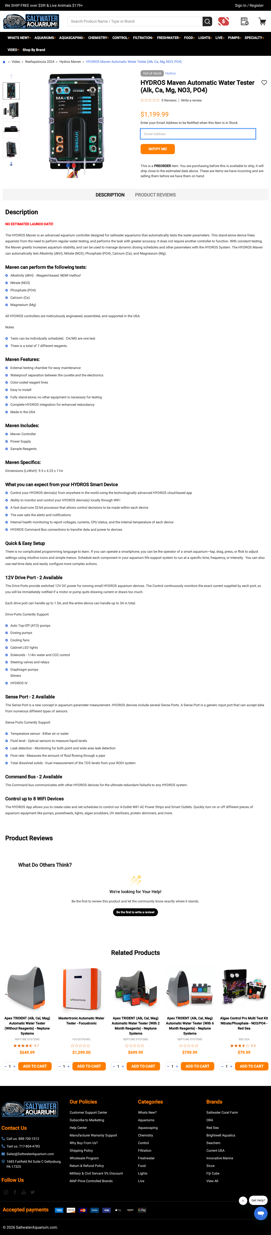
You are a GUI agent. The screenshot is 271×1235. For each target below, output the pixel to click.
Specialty (253, 38)
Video (12, 50)
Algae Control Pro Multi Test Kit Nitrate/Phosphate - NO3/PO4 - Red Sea (244, 1023)
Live (219, 38)
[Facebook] (14, 1192)
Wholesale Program (84, 1158)
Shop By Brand (34, 50)
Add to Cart (35, 1066)
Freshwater (168, 38)
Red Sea (212, 1128)
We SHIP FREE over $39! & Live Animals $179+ (44, 5)
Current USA (215, 1151)
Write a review (191, 100)
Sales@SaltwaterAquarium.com (30, 1154)
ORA (209, 1120)
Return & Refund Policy (87, 1166)
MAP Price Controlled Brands (91, 1181)
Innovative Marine (219, 1158)
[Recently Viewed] (246, 21)
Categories (150, 1102)
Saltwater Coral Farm (222, 1112)
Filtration (142, 38)
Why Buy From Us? (84, 1143)
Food (188, 38)
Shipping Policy (81, 1151)
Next (11, 163)
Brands (214, 1102)
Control (120, 38)
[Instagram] (5, 1192)
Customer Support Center (88, 1112)
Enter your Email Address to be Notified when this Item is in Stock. (189, 123)
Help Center (78, 1128)
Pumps (233, 38)
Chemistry (97, 38)
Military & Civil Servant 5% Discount (96, 1173)
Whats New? (18, 38)
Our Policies (83, 1102)
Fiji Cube (212, 1173)
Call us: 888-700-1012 (23, 1139)
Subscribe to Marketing (87, 1120)
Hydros (170, 73)
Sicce (210, 1166)
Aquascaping (71, 38)
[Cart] (263, 21)
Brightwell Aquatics (220, 1135)
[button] (224, 21)
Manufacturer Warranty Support (93, 1135)
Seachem (213, 1143)
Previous (11, 76)
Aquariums (44, 38)
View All (212, 1181)
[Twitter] (32, 1192)
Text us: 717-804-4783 (23, 1146)
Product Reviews (155, 194)
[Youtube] (23, 1192)
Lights (204, 38)
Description (110, 194)
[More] (30, 38)
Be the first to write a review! (135, 912)
